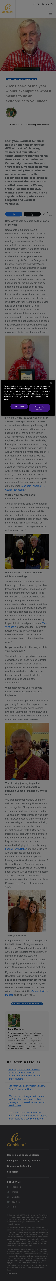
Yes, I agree (19, 406)
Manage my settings (39, 407)
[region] (28, 398)
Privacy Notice (36, 396)
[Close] (51, 383)
